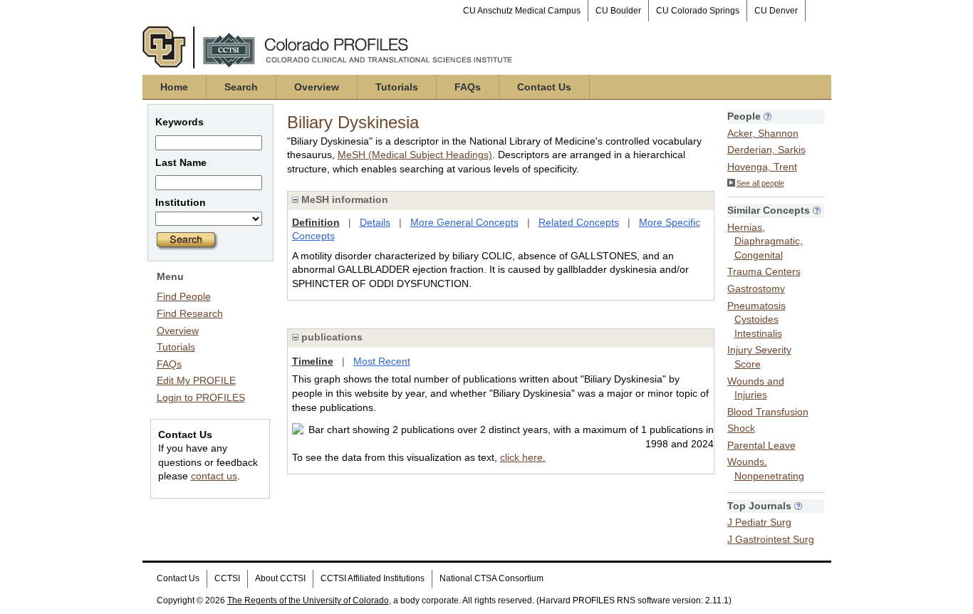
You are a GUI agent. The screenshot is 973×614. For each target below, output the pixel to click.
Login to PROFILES (201, 397)
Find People (184, 296)
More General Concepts (464, 222)
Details (375, 222)
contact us (214, 476)
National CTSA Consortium (491, 578)
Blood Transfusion (767, 411)
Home (174, 87)
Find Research (190, 313)
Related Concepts (578, 222)
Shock (741, 428)
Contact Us (544, 87)
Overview (316, 87)
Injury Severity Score (759, 357)
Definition (316, 222)
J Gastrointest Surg (770, 539)
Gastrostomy (756, 288)
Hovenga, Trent (762, 166)
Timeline (312, 361)
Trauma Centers (764, 271)
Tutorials (396, 87)
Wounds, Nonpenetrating (765, 469)
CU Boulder (618, 11)
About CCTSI (280, 578)
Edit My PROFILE (196, 380)
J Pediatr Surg (759, 522)
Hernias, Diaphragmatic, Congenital (765, 241)
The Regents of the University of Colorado (308, 600)
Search (241, 87)
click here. (523, 457)
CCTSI (227, 578)
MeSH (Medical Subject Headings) (415, 154)
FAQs (467, 87)
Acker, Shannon (762, 133)
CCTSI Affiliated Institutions (373, 578)
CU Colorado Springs (697, 11)
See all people (760, 183)
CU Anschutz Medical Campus (522, 11)
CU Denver (776, 11)
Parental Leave (761, 445)
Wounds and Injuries (755, 388)
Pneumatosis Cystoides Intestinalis (756, 319)
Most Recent (381, 361)
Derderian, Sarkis (766, 149)
